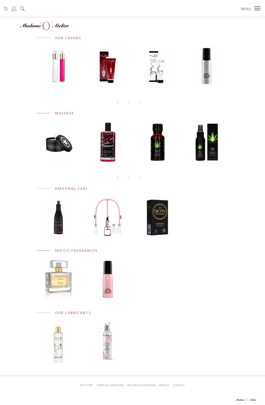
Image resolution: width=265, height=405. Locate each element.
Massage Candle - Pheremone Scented (58, 142)
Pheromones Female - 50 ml (108, 279)
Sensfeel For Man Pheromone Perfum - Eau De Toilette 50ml (58, 279)
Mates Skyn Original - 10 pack (157, 217)
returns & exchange (142, 385)
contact (179, 385)
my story (86, 385)
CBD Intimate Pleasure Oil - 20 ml (157, 142)
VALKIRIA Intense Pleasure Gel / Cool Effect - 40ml (157, 67)
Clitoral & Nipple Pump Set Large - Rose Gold (108, 217)
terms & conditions (110, 385)
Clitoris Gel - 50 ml (207, 66)
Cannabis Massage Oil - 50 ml (207, 142)
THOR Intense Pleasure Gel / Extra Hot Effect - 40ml (108, 67)
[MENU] (257, 8)
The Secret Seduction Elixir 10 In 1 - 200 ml (58, 217)
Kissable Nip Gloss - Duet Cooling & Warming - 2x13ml (58, 67)
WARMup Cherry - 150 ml (108, 142)
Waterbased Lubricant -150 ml (58, 341)
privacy (164, 385)
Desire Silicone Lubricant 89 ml (108, 341)
